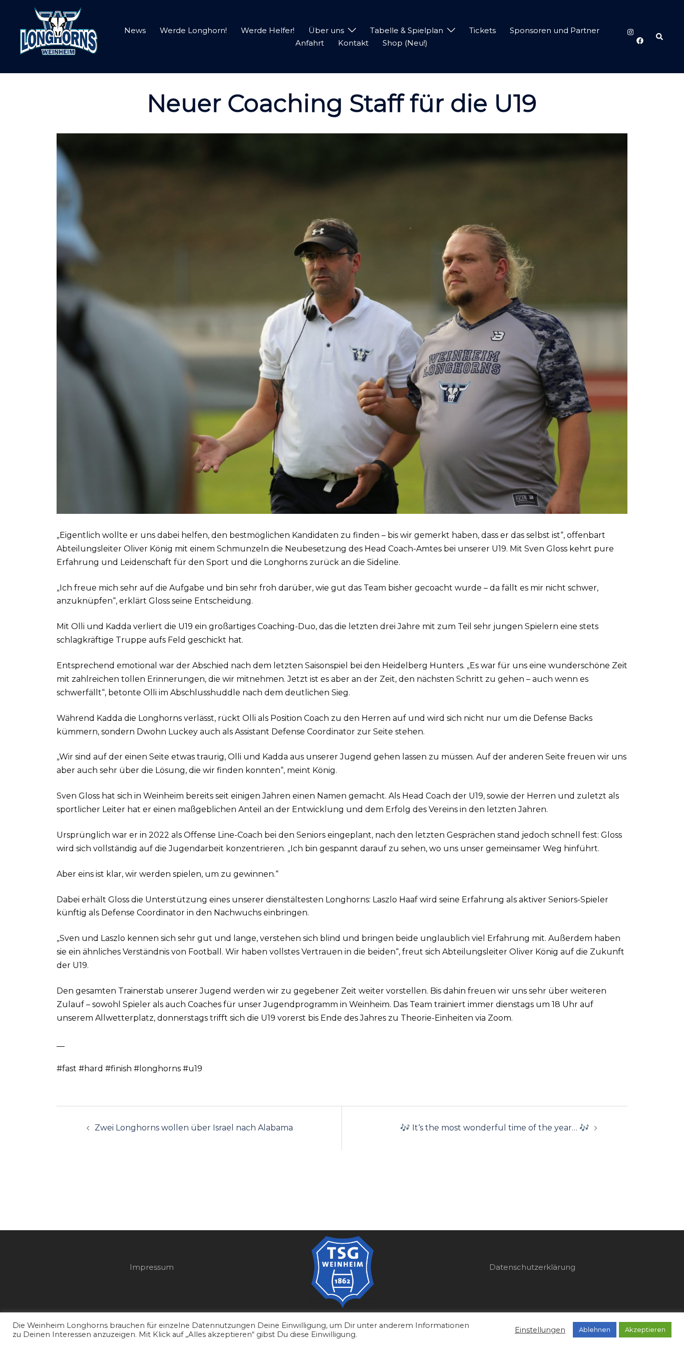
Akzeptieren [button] (645, 1329)
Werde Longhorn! (193, 30)
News (135, 30)
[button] (660, 36)
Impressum (152, 1267)
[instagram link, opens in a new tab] (629, 32)
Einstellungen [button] (540, 1329)
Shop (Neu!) (405, 43)
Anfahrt (309, 43)
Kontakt (353, 43)
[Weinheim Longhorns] (59, 36)
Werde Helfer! (267, 30)
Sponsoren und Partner (554, 30)
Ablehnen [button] (594, 1329)
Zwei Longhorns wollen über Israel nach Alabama (194, 1127)
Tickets (482, 30)
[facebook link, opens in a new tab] (639, 40)
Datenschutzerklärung (532, 1267)
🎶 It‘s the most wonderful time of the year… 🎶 (494, 1127)
